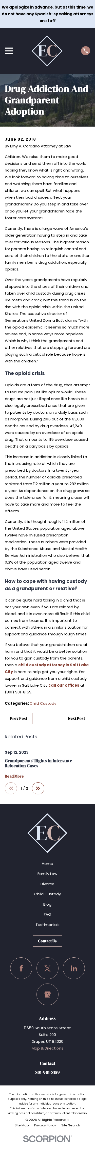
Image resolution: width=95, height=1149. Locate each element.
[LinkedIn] (74, 968)
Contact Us (47, 941)
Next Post (76, 718)
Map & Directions (47, 1048)
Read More (14, 776)
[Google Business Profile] (47, 994)
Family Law (47, 873)
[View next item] (38, 788)
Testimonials (47, 924)
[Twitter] (47, 968)
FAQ (47, 914)
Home (47, 863)
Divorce (47, 884)
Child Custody (43, 703)
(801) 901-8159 (18, 692)
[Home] (47, 51)
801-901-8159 (47, 1072)
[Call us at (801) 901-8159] (85, 50)
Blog (47, 904)
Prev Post (18, 718)
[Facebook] (21, 968)
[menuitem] (22, 1125)
